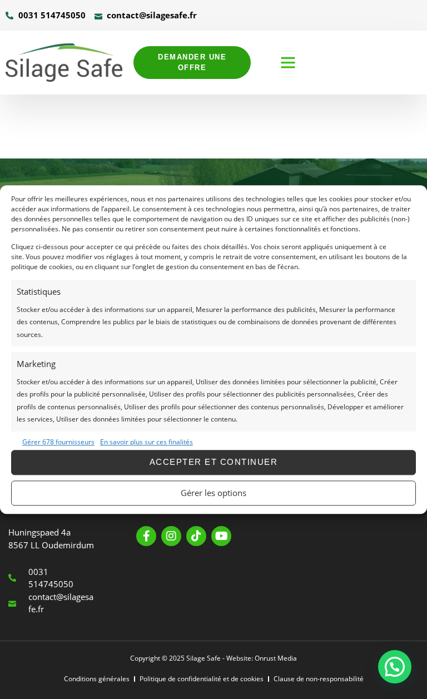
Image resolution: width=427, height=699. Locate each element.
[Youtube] (221, 536)
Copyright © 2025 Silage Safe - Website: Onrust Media (213, 658)
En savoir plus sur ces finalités (146, 442)
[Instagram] (171, 536)
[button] (288, 62)
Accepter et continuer (214, 462)
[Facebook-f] (146, 536)
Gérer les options (213, 493)
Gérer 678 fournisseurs (58, 442)
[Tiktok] (196, 536)
